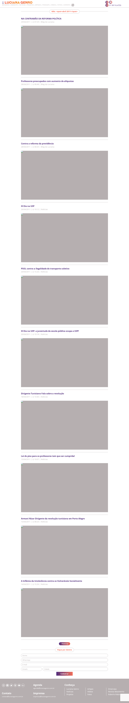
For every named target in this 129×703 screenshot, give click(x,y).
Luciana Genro (73, 689)
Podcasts (46, 5)
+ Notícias (64, 644)
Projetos (30, 5)
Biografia (5, 5)
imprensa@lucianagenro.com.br (44, 696)
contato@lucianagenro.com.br (12, 696)
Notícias (22, 5)
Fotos (59, 5)
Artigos (38, 5)
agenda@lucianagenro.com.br (43, 688)
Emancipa (14, 5)
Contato (66, 5)
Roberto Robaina (115, 694)
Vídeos (53, 5)
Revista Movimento (116, 691)
